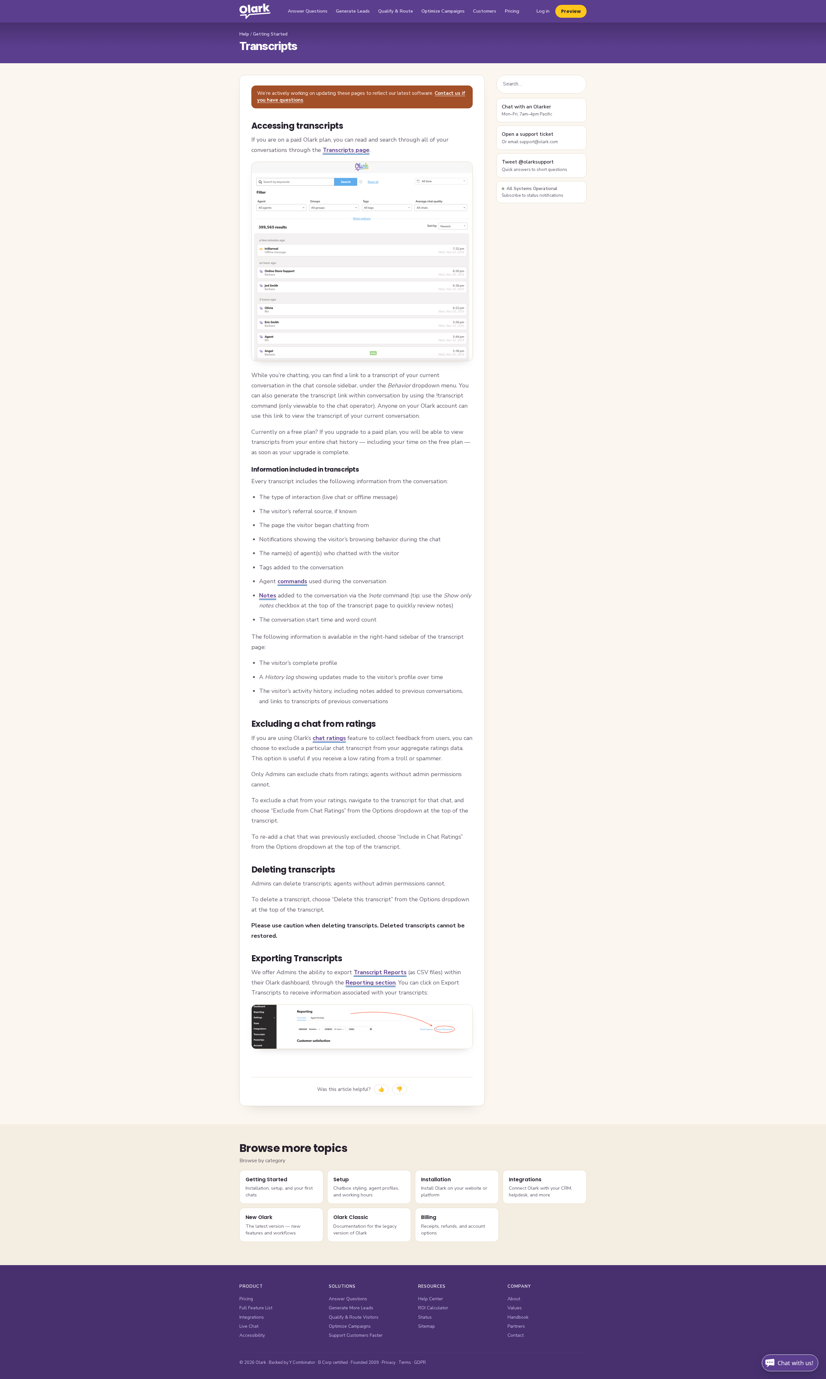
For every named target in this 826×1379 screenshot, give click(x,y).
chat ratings (329, 738)
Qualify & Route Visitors (353, 1317)
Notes (267, 595)
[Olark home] (254, 11)
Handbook (518, 1317)
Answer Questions (307, 11)
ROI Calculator (433, 1308)
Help (244, 34)
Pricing (512, 11)
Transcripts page (346, 150)
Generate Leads (353, 11)
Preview (571, 11)
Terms (404, 1362)
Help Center (430, 1299)
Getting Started (270, 34)
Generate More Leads (351, 1308)
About (514, 1299)
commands (292, 581)
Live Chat (248, 1326)
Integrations (251, 1317)
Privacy (389, 1362)
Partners (516, 1326)
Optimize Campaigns (443, 11)
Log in (542, 11)
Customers (484, 11)
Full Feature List (255, 1308)
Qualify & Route (395, 11)
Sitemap (426, 1326)
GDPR (420, 1362)
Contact (516, 1335)
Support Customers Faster (356, 1335)
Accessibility (252, 1335)
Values (515, 1308)
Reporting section (371, 982)
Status (425, 1317)
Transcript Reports (380, 972)
